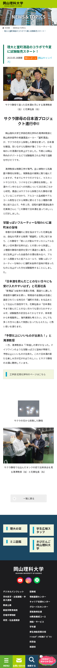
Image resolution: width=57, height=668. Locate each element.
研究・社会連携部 (11, 620)
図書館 (33, 591)
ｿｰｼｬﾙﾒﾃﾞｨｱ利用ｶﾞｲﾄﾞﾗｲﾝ (41, 636)
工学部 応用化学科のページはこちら (28, 374)
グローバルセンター (39, 606)
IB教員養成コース (38, 616)
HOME (7, 27)
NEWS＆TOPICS (19, 27)
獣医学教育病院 (10, 610)
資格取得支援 (36, 611)
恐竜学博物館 (9, 614)
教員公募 (7, 605)
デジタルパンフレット (13, 591)
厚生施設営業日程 (38, 631)
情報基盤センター (38, 596)
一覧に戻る (28, 498)
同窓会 (33, 641)
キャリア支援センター (40, 601)
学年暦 (33, 626)
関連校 (33, 646)
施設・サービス (37, 621)
